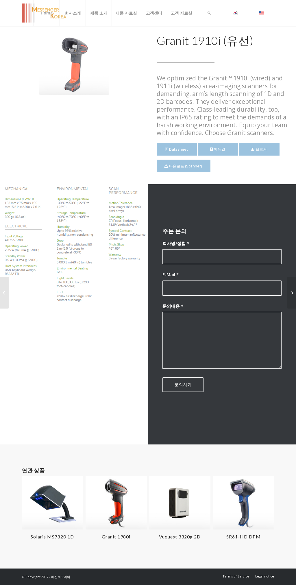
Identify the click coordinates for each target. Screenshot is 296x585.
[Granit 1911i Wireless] (291, 293)
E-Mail (170, 274)
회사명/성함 (175, 243)
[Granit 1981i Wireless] (4, 293)
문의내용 (172, 306)
